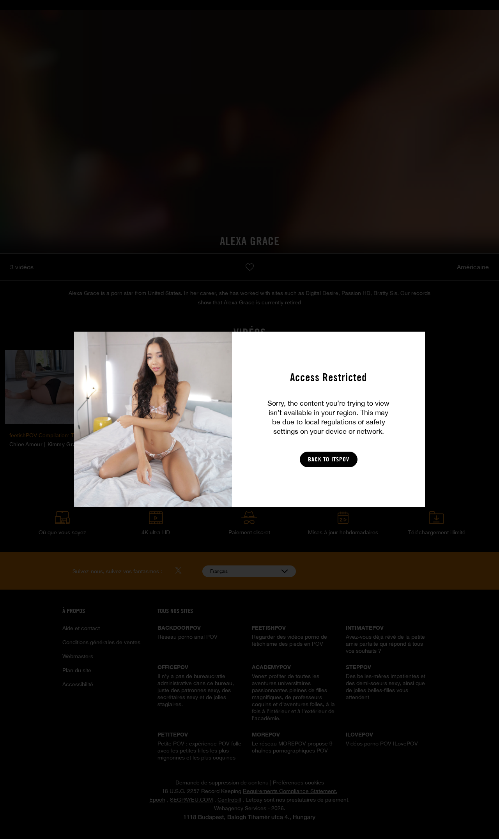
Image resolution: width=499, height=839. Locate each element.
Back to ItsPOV (328, 459)
